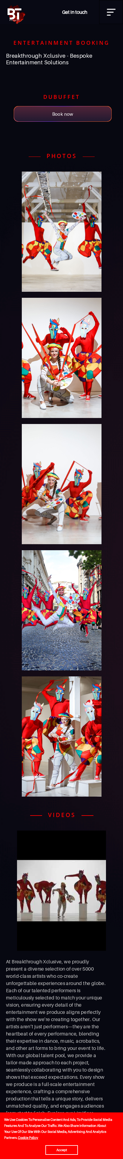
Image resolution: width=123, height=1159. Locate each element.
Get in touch (74, 12)
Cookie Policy (28, 1138)
